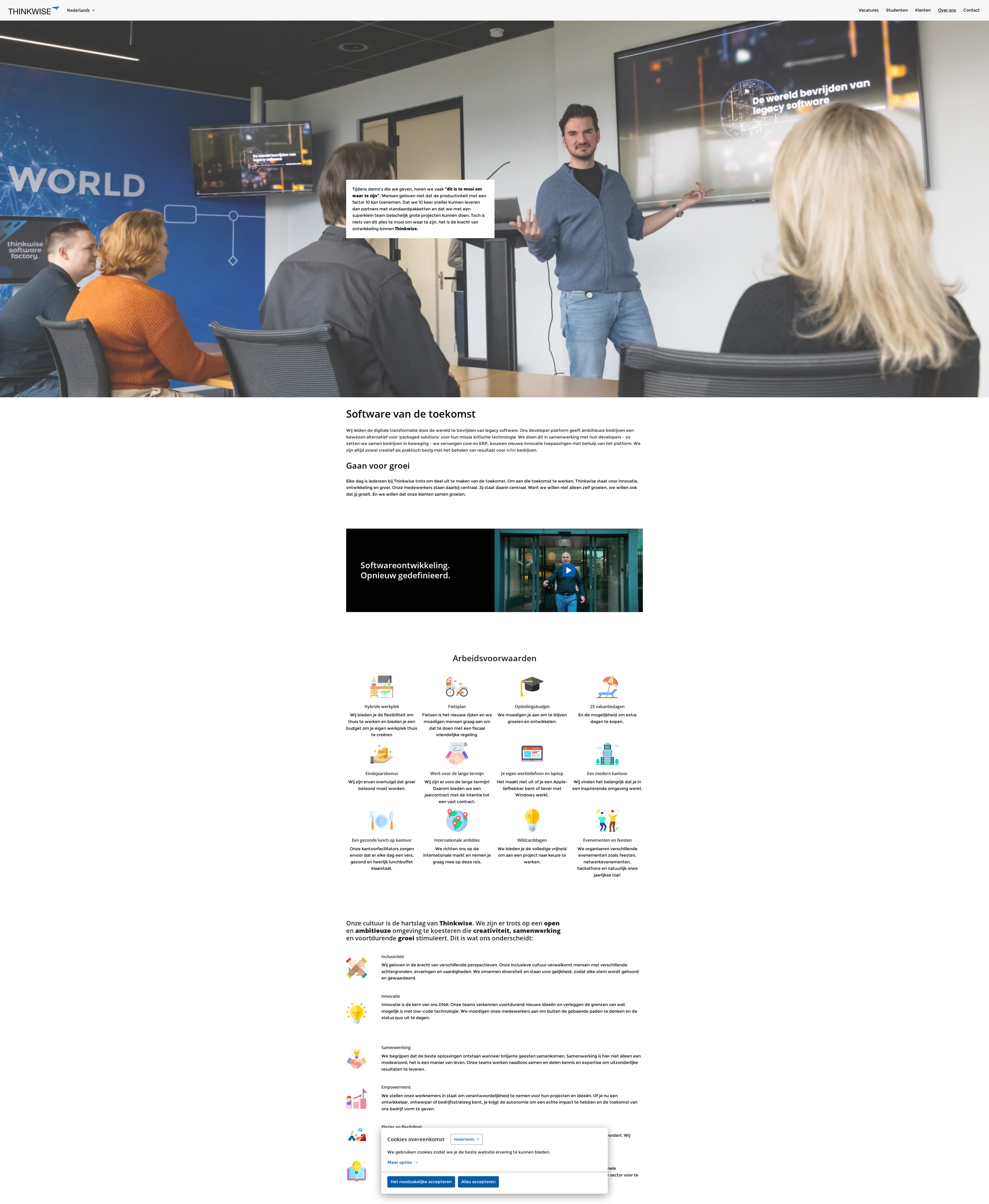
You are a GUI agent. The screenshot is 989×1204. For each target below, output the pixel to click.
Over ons (947, 10)
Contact (971, 10)
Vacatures (869, 10)
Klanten (923, 10)
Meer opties (399, 1162)
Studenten (897, 10)
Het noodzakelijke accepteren (421, 1181)
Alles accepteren (478, 1181)
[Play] (568, 570)
